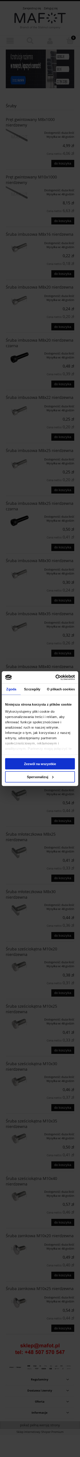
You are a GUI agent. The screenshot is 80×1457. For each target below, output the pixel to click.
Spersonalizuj (37, 777)
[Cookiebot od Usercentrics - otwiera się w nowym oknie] (56, 677)
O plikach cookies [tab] (61, 689)
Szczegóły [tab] (32, 689)
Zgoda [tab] (11, 689)
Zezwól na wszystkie (40, 764)
